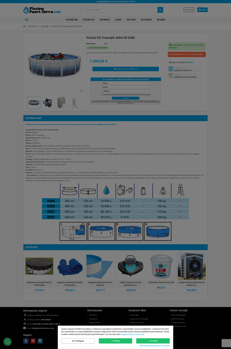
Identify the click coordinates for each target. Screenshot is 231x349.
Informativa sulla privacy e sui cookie (154, 346)
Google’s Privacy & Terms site (132, 334)
